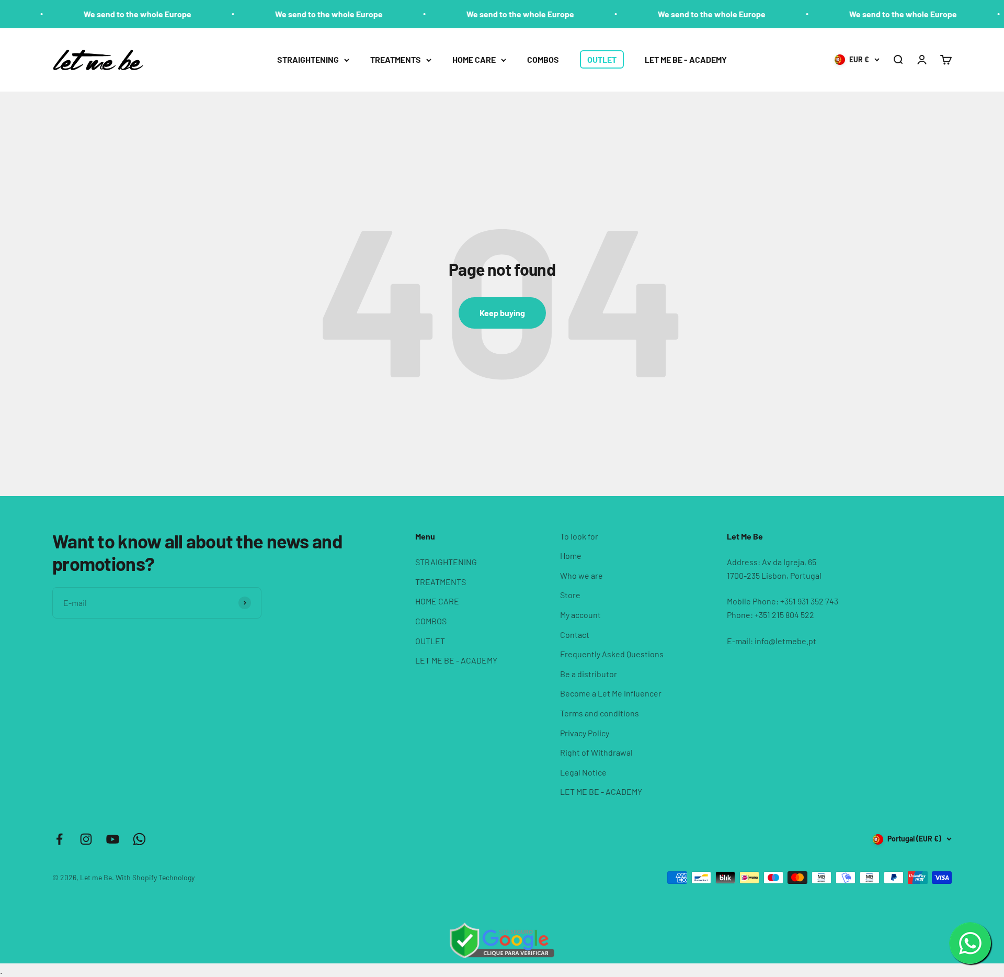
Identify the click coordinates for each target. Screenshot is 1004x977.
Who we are (581, 575)
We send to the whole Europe (116, 14)
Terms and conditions (599, 713)
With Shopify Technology (155, 877)
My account (580, 615)
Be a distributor (588, 674)
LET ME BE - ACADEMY (686, 59)
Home (570, 555)
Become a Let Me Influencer (610, 693)
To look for (579, 536)
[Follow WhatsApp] (139, 839)
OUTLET (602, 59)
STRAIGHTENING (308, 59)
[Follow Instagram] (86, 839)
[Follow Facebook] (59, 839)
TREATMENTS (395, 59)
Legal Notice (583, 772)
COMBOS (543, 59)
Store (570, 595)
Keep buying (502, 313)
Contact (574, 634)
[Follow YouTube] (113, 839)
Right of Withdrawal (596, 752)
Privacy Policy (584, 733)
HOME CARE (474, 59)
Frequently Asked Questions (612, 654)
